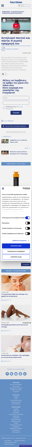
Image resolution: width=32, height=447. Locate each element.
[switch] (27, 223)
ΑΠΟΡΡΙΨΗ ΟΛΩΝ (16, 257)
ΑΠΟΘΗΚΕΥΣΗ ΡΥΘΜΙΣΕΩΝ (16, 251)
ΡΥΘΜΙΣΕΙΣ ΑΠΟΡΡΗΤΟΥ (25, 445)
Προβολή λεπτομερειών (19, 240)
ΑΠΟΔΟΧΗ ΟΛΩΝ (16, 246)
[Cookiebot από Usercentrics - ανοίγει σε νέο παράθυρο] (23, 188)
